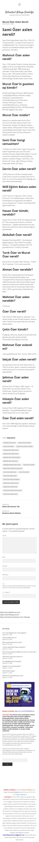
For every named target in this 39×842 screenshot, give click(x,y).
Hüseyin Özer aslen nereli (11, 450)
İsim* (3, 557)
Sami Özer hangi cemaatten (11, 479)
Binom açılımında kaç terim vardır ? (12, 642)
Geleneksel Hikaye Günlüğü (19, 12)
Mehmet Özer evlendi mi (10, 461)
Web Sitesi (5, 575)
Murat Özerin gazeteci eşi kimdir (13, 468)
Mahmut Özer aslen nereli (11, 454)
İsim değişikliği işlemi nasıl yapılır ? (12, 661)
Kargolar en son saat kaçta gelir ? (11, 666)
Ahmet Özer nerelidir (24, 443)
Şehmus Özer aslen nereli (11, 483)
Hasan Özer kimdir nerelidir (24, 446)
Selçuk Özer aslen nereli (10, 487)
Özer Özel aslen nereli (10, 472)
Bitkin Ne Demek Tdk (11, 507)
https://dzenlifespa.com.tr (9, 615)
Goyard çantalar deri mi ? (9, 637)
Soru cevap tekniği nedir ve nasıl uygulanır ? (14, 633)
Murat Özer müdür (29, 465)
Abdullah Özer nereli (9, 443)
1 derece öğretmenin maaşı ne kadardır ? (14, 647)
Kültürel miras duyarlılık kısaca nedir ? (13, 676)
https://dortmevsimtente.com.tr (11, 617)
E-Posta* (4, 566)
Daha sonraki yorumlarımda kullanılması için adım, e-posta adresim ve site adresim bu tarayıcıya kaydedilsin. (19, 586)
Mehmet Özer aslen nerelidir (12, 457)
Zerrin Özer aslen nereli (10, 494)
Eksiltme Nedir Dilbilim (11, 513)
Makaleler (11, 438)
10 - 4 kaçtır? (6, 592)
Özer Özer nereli (24, 472)
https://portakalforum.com (10, 612)
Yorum (4, 535)
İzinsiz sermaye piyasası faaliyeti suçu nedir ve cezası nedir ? (19, 652)
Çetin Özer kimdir (9, 446)
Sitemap (27, 617)
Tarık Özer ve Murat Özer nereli (12, 490)
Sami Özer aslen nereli (10, 476)
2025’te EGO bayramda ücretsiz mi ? (12, 657)
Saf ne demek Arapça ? (8, 671)
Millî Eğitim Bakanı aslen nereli (12, 465)
